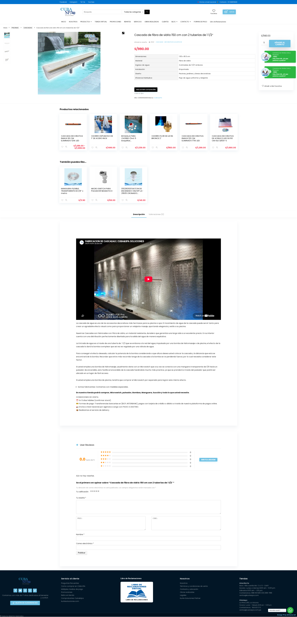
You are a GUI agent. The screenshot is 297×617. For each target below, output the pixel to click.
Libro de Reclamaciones (218, 22)
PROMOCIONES (115, 22)
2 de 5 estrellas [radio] (92, 491)
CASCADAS (28, 28)
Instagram (73, 2)
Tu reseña (81, 498)
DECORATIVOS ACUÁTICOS (173, 42)
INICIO (63, 22)
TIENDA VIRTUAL (101, 22)
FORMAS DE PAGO (200, 22)
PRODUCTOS (85, 22)
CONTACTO (184, 22)
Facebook (63, 2)
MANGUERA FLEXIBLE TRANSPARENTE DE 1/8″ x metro (72, 191)
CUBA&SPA (158, 98)
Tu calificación (82, 491)
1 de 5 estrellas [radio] (91, 491)
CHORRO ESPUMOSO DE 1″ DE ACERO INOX (102, 137)
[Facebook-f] (15, 590)
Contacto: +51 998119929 (228, 2)
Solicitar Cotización (146, 90)
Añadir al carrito (279, 43)
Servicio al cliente (70, 578)
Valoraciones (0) (156, 214)
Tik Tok (82, 2)
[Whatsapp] (30, 590)
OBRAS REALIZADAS (152, 22)
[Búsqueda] (147, 12)
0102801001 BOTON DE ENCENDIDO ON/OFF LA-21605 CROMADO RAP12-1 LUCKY (132, 192)
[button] (123, 33)
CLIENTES (165, 22)
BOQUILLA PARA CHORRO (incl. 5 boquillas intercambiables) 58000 (129, 141)
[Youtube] (20, 590)
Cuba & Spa (139, 93)
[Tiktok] (35, 590)
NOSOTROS (73, 22)
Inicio (5, 28)
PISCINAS (15, 28)
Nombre (80, 534)
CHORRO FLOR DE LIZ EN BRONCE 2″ (162, 137)
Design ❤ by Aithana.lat (286, 615)
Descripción (139, 214)
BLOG (174, 22)
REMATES (127, 22)
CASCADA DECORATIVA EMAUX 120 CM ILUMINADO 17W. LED (192, 138)
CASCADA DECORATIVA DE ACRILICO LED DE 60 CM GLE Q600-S (223, 138)
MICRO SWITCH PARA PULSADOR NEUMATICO (101, 189)
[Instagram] (25, 590)
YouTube (91, 2)
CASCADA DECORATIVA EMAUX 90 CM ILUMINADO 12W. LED (72, 138)
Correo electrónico (85, 543)
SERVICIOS (138, 22)
